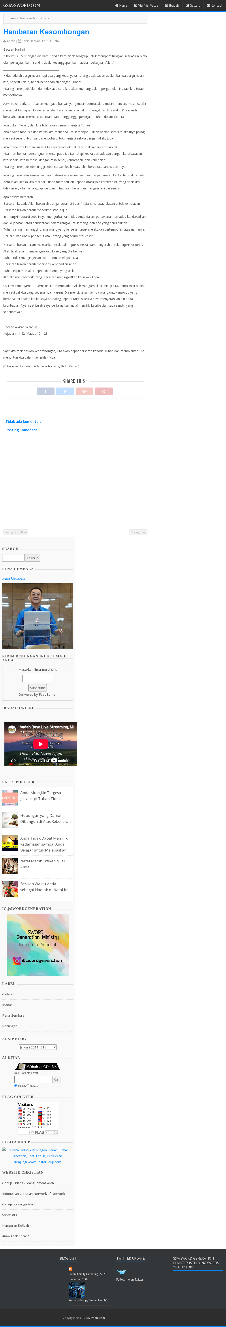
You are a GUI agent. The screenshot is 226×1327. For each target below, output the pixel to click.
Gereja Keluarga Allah (18, 1204)
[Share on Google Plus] (84, 390)
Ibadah (174, 5)
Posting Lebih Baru (16, 532)
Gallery (195, 5)
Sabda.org (9, 1214)
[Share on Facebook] (46, 390)
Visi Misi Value (148, 5)
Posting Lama (138, 532)
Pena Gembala (13, 578)
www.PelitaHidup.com (44, 1162)
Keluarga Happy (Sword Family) (88, 1300)
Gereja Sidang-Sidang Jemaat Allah (28, 1183)
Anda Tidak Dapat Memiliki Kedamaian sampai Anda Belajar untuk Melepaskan (44, 844)
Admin (11, 41)
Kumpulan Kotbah (15, 1225)
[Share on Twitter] (65, 390)
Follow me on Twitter (129, 1279)
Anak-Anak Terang (16, 1236)
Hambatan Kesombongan (46, 32)
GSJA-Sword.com (21, 5)
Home (123, 5)
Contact (216, 5)
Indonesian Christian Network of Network (33, 1193)
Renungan (9, 1026)
